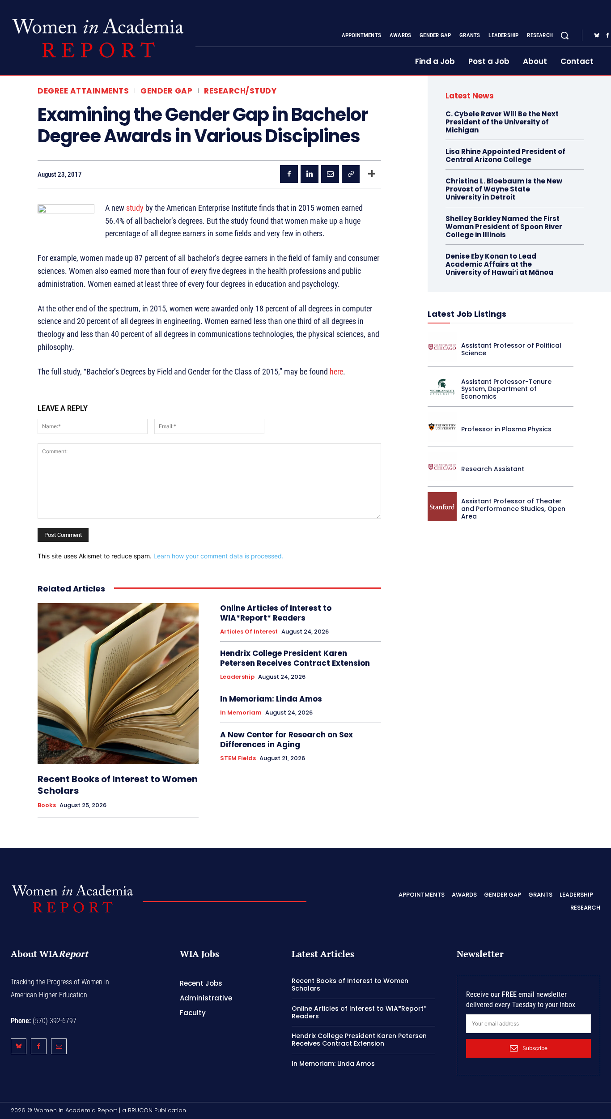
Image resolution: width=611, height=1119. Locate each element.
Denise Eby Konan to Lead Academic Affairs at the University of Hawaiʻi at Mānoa (499, 264)
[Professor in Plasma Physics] (442, 426)
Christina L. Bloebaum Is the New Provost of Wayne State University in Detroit (504, 189)
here (336, 371)
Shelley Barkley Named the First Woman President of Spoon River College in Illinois (504, 226)
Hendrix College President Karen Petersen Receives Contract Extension (295, 658)
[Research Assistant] (442, 466)
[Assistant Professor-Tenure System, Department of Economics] (442, 386)
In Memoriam (241, 712)
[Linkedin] (309, 174)
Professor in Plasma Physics (506, 429)
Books (47, 805)
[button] (564, 35)
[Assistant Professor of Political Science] (442, 347)
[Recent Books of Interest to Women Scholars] (118, 683)
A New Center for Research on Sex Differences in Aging (286, 739)
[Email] (330, 174)
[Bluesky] (596, 35)
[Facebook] (289, 174)
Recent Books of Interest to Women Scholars (118, 785)
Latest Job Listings (467, 313)
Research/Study (240, 91)
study (135, 208)
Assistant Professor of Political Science (511, 349)
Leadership (237, 677)
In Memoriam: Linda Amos (271, 699)
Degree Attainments (83, 91)
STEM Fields (238, 758)
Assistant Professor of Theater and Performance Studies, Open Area (513, 509)
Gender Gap (166, 91)
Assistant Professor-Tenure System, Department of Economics (506, 389)
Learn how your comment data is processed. (218, 556)
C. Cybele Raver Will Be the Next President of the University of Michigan (502, 122)
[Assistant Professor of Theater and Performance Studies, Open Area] (442, 506)
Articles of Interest (249, 631)
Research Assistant (492, 468)
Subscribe (534, 1048)
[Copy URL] (351, 174)
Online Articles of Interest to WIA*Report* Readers (275, 613)
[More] (371, 174)
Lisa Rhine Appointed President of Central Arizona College (505, 155)
